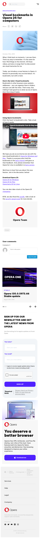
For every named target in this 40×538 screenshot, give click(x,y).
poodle (22, 197)
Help (6, 488)
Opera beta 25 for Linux (11, 184)
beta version (29, 165)
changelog (6, 191)
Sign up (20, 384)
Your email (7, 354)
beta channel (20, 160)
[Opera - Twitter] (8, 524)
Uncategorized (9, 11)
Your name (7, 342)
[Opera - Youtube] (12, 524)
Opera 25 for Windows (11, 180)
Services (7, 481)
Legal (6, 495)
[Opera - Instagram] (18, 524)
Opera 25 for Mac (9, 182)
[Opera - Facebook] (5, 524)
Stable (7, 290)
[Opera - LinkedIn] (15, 524)
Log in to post (32, 257)
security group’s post (12, 199)
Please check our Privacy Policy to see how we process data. (24, 392)
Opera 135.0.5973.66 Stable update (16, 295)
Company (8, 502)
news (7, 230)
